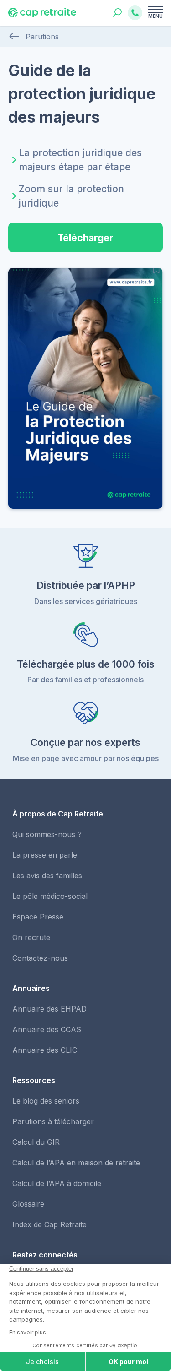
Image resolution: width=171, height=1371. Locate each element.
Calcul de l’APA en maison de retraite (76, 1162)
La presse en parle (44, 855)
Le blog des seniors (45, 1100)
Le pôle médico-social (50, 896)
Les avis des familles (47, 875)
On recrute (31, 937)
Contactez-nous (40, 958)
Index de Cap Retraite (49, 1224)
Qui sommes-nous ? (47, 834)
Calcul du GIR (36, 1142)
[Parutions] (14, 36)
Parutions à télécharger (53, 1121)
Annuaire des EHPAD (49, 1008)
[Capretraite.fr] (42, 15)
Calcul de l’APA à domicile (56, 1183)
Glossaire (28, 1203)
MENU (155, 16)
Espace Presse (37, 916)
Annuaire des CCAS (46, 1029)
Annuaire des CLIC (44, 1050)
